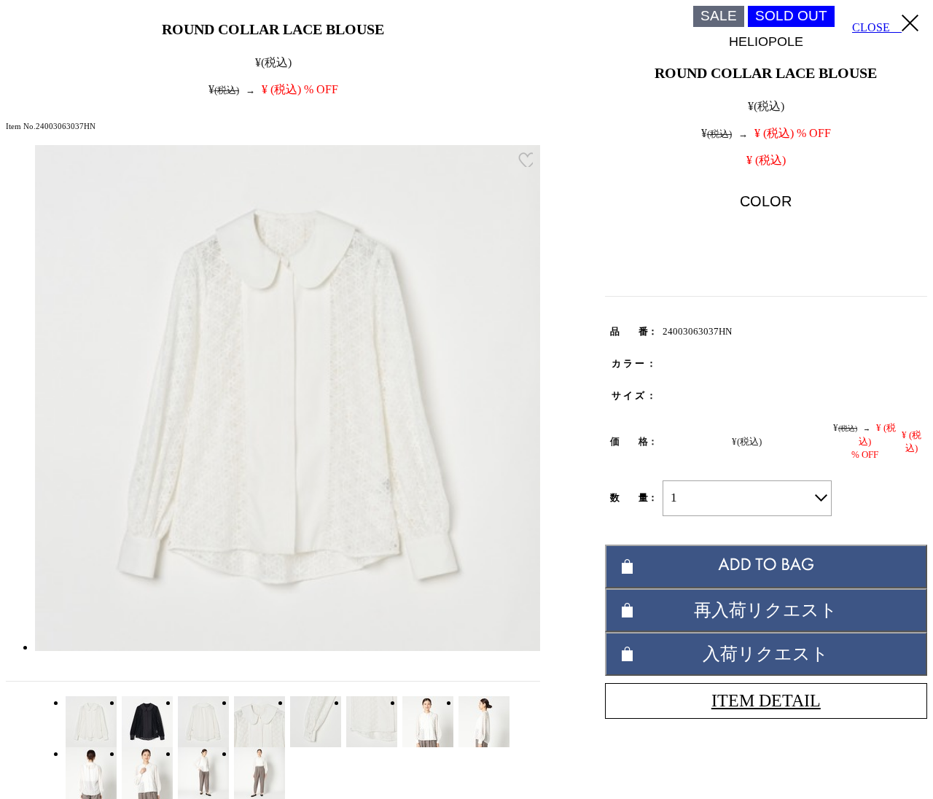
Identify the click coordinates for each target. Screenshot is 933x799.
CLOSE (877, 27)
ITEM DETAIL (766, 700)
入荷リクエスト (766, 653)
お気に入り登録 (525, 159)
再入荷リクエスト (766, 610)
